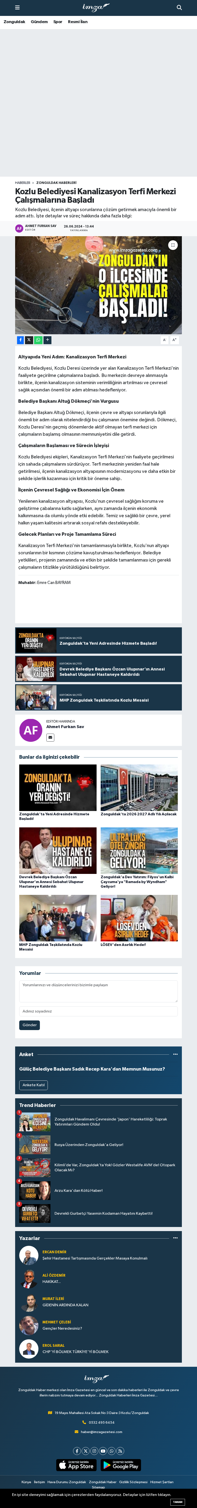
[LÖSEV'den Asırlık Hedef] (139, 918)
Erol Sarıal (54, 1345)
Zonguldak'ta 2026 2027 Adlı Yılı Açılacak (139, 814)
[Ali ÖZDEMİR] (28, 1279)
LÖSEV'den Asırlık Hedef (123, 945)
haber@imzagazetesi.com (101, 1432)
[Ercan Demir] (28, 1255)
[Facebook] (77, 1451)
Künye (26, 1482)
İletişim (39, 1482)
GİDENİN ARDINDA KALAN (65, 1305)
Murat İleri (53, 1299)
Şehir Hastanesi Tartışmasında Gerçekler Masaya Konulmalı (95, 1258)
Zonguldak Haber (103, 1482)
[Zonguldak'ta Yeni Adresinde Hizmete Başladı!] (58, 787)
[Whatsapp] (112, 1451)
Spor (57, 22)
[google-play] (120, 1465)
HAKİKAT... (52, 1282)
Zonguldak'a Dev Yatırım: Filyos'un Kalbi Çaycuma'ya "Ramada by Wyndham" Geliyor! (137, 881)
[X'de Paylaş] (29, 340)
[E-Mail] (50, 738)
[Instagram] (94, 1451)
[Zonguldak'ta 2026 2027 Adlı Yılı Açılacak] (139, 787)
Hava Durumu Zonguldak (67, 1482)
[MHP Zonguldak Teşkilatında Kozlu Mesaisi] (58, 918)
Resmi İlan (77, 22)
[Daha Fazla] (47, 340)
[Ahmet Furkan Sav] (30, 730)
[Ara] (179, 8)
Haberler (22, 183)
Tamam (177, 1502)
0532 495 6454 (102, 1422)
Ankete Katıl (34, 1085)
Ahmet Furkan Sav (65, 727)
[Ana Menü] (17, 8)
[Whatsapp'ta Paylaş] (38, 340)
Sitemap (98, 1487)
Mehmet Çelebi (57, 1322)
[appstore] (76, 1465)
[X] (86, 1451)
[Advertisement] (98, 139)
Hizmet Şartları (161, 1482)
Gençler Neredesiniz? (62, 1329)
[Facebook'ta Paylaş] (20, 340)
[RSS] (120, 1451)
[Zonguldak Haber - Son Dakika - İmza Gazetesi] (98, 8)
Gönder (30, 1025)
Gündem (39, 22)
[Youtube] (103, 1451)
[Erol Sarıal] (28, 1349)
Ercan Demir (54, 1252)
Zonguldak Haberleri (56, 183)
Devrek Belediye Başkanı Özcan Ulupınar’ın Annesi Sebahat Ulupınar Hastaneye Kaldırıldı (51, 881)
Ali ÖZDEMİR (54, 1275)
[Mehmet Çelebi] (28, 1325)
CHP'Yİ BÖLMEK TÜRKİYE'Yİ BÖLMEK (76, 1352)
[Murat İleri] (28, 1302)
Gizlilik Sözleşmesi (133, 1482)
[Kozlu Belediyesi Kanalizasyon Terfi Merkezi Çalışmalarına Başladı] (98, 285)
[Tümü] (175, 1054)
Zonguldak (14, 22)
